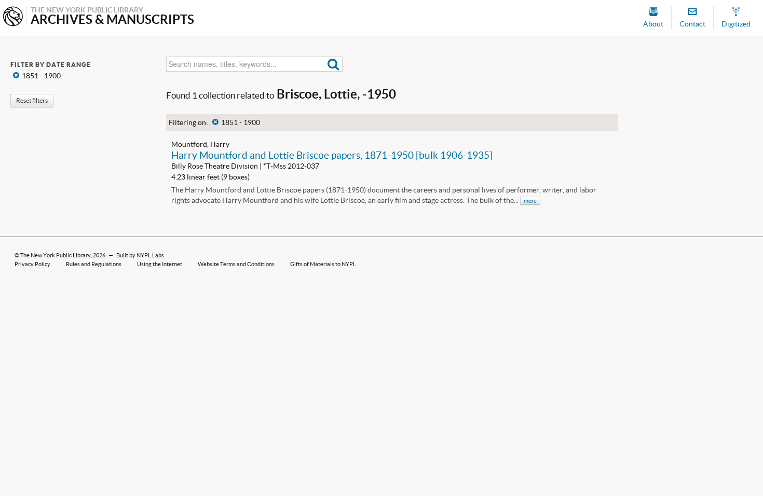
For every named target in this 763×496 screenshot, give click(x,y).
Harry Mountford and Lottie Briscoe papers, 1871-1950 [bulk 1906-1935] (332, 155)
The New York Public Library (55, 255)
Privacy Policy (32, 264)
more (530, 201)
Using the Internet (159, 264)
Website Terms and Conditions (236, 264)
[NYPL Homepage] (13, 17)
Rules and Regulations (93, 264)
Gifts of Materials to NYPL (323, 264)
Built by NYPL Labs (140, 255)
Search (333, 64)
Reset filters (32, 100)
